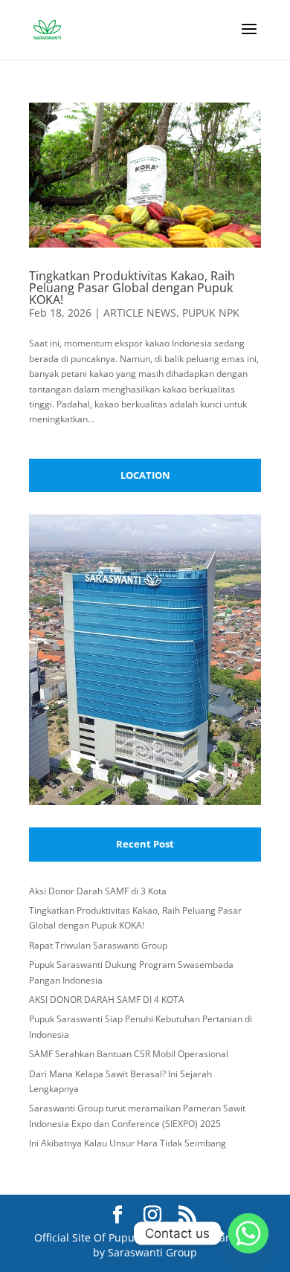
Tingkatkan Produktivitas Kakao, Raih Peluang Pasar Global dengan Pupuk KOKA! (132, 288)
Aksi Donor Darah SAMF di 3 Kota (98, 891)
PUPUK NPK (210, 313)
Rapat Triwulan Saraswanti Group (98, 945)
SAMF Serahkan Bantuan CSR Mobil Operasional (128, 1053)
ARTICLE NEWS (139, 313)
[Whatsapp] (248, 1233)
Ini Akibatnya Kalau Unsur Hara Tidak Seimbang (127, 1143)
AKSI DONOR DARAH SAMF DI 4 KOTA (106, 999)
